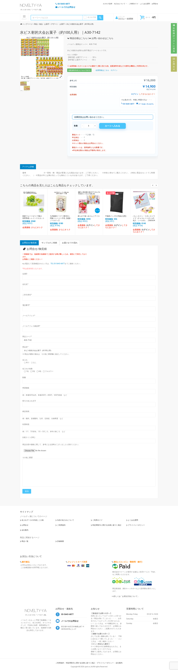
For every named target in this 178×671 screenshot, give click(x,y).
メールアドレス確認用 (31, 326)
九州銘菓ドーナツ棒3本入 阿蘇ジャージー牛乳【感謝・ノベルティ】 (61, 218)
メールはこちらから (146, 104)
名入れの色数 (27, 369)
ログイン (121, 18)
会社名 (25, 284)
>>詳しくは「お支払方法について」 (125, 596)
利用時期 (25, 424)
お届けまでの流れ (69, 243)
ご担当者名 (27, 295)
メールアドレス (28, 316)
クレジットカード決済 (77, 562)
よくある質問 (145, 4)
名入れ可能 (92, 17)
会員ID (24, 274)
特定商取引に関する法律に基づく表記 (106, 525)
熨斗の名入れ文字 (29, 401)
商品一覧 (25, 541)
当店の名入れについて (65, 520)
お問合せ (155, 4)
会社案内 (25, 530)
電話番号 (26, 305)
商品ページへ (33, 201)
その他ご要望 (27, 457)
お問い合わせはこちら (102, 38)
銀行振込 (26, 562)
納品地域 (25, 411)
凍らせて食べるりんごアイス (89, 216)
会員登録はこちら (102, 70)
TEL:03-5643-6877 (57, 264)
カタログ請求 (107, 4)
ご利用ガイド (133, 4)
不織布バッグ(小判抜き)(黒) (115, 216)
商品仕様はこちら (78, 38)
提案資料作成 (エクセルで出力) (79, 70)
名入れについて (119, 4)
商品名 (25, 347)
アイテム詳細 (28, 167)
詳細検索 (60, 541)
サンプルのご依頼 (49, 243)
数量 (24, 377)
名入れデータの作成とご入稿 (33, 520)
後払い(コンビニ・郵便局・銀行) (128, 562)
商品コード (27, 336)
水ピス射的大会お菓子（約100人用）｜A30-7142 (60, 32)
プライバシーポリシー (136, 525)
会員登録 (130, 18)
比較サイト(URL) (28, 437)
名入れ (24, 360)
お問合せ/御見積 (29, 243)
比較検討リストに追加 (174, 39)
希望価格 (25, 388)
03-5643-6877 (128, 104)
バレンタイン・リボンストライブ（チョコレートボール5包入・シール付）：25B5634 (144, 218)
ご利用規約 (61, 525)
